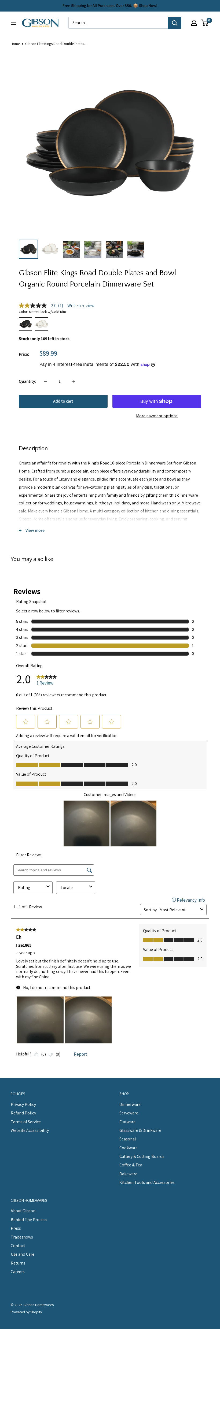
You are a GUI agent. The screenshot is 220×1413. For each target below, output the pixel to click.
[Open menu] (13, 23)
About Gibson (23, 1211)
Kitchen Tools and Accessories (147, 1182)
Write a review (80, 305)
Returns (18, 1263)
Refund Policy (23, 1113)
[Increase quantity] (73, 381)
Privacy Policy (23, 1104)
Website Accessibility (30, 1130)
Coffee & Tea (130, 1165)
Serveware (128, 1113)
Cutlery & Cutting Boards (141, 1156)
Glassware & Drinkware (140, 1130)
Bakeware (128, 1174)
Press (16, 1228)
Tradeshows (22, 1237)
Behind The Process (29, 1219)
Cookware (128, 1148)
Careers (18, 1271)
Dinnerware (130, 1104)
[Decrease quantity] (45, 381)
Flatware (127, 1122)
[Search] (174, 23)
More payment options (157, 416)
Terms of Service (26, 1122)
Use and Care (22, 1254)
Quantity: (27, 381)
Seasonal (127, 1139)
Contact (18, 1245)
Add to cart (63, 401)
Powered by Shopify (26, 1312)
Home (15, 43)
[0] (204, 23)
